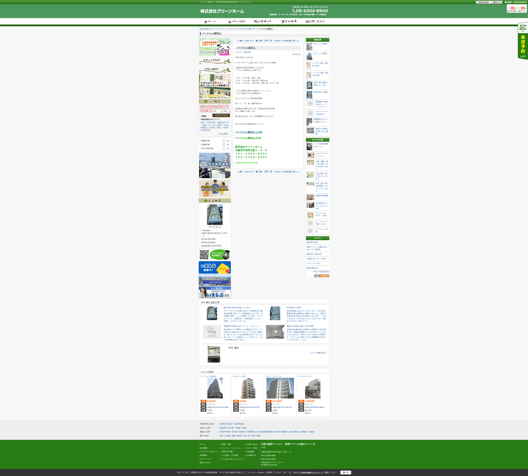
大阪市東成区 (315, 407)
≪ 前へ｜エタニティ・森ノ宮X (249, 41)
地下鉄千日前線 (238, 432)
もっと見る (223, 133)
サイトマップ (205, 459)
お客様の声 (251, 455)
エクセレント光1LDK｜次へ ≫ (286, 41)
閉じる (345, 472)
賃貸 (202, 122)
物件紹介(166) (312, 242)
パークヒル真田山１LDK (249, 132)
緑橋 (233, 436)
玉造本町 (259, 407)
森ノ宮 (247, 436)
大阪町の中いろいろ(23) (316, 259)
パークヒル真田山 (246, 48)
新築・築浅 (226, 444)
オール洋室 (216, 125)
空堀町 (226, 407)
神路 (321, 407)
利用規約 (203, 455)
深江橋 (227, 436)
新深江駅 (308, 410)
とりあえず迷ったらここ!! (232, 459)
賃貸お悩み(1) (312, 268)
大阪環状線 (250, 432)
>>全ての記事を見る (321, 272)
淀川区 (212, 128)
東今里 (231, 428)
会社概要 (203, 448)
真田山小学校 (227, 452)
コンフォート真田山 (208, 376)
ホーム (202, 444)
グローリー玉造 (239, 376)
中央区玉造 (211, 122)
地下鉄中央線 (224, 432)
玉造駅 (209, 410)
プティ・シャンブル (273, 376)
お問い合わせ (252, 444)
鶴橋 (258, 436)
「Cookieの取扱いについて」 (310, 473)
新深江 (240, 436)
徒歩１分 (206, 125)
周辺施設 (250, 452)
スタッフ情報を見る (318, 353)
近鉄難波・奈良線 (307, 432)
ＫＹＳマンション (305, 376)
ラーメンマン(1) (313, 263)
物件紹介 (247, 52)
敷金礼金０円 (223, 122)
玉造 (221, 436)
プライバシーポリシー (209, 452)
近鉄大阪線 (293, 432)
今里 (253, 436)
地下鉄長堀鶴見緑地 (265, 432)
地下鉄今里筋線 (281, 432)
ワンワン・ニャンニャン (232, 448)
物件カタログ (205, 463)
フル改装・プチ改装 (230, 455)
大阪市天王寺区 (218, 407)
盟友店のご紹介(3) (314, 254)
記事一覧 (268, 41)
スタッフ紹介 (252, 448)
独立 (219, 128)
